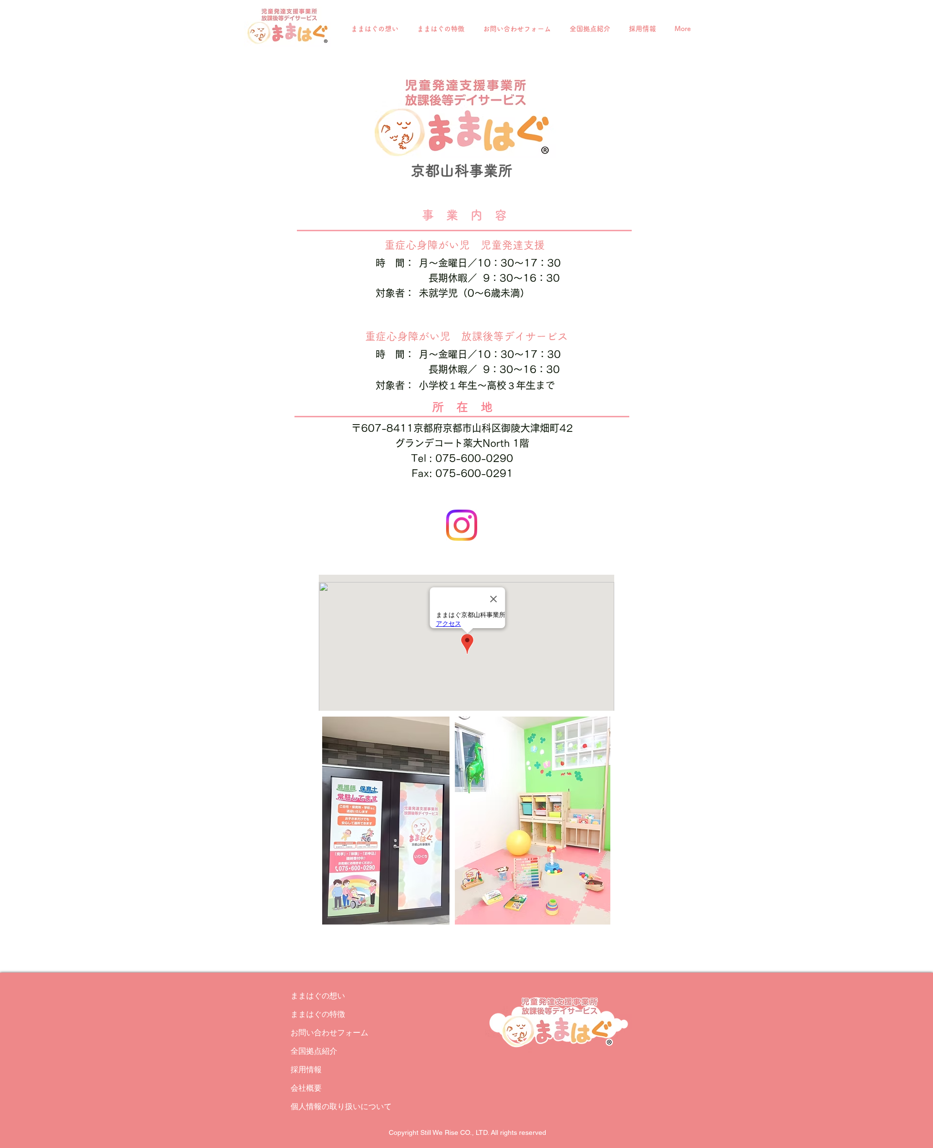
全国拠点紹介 (314, 1051)
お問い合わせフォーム (325, 1032)
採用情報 (306, 1069)
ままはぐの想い (318, 995)
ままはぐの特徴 (318, 1014)
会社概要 (306, 1088)
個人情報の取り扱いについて (325, 1106)
